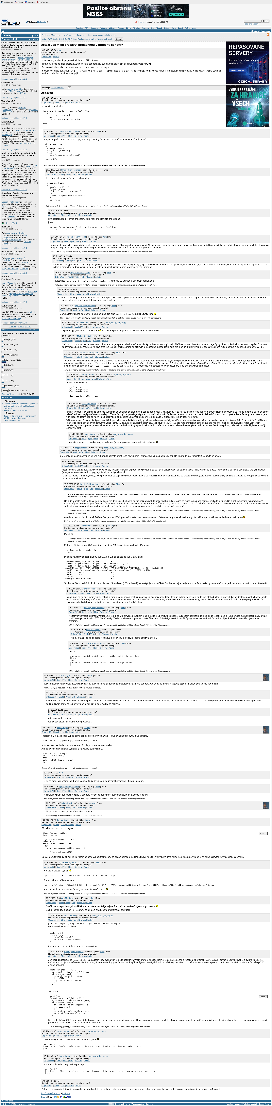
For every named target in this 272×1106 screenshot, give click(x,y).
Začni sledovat (57, 88)
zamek (90, 675)
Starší (28, 326)
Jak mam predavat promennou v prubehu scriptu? (97, 35)
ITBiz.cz (20, 2)
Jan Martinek (85, 526)
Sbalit (56, 102)
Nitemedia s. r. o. (124, 1104)
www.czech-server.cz (26, 1104)
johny (110, 526)
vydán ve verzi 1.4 (19, 289)
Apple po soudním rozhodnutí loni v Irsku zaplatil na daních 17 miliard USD (18, 155)
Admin (56, 57)
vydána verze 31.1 (14, 89)
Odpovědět (46, 57)
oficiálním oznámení (11, 319)
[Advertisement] (74, 79)
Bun (3, 283)
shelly (110, 39)
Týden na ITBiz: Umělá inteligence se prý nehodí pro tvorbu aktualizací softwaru (21, 406)
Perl (74, 39)
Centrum (12, 326)
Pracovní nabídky (10, 39)
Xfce (6, 380)
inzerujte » (33, 39)
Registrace (265, 31)
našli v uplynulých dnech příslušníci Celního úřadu (17, 59)
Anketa (5, 330)
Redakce (229, 1104)
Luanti (4, 145)
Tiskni (44, 1097)
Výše (65, 136)
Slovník (159, 28)
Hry (152, 28)
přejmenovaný (26, 143)
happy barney (83, 322)
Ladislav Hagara (8, 79)
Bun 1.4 (5, 276)
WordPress (25, 262)
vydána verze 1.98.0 (15, 233)
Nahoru (66, 1093)
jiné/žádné (8, 386)
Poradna (79, 28)
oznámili (31, 312)
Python (100, 39)
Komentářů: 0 (21, 118)
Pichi (97, 131)
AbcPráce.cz (43, 2)
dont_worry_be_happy (116, 322)
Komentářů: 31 (8, 394)
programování (90, 39)
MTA (70, 39)
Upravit (119, 39)
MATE (7, 370)
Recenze (11, 217)
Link (63, 102)
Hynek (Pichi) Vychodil (69, 131)
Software (103, 28)
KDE (65, 39)
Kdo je (166, 28)
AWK (50, 39)
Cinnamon (8, 344)
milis (59, 50)
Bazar (174, 28)
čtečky (5, 206)
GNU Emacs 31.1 (9, 82)
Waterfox (22, 108)
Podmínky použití (249, 1104)
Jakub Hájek (64, 675)
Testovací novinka (12, 420)
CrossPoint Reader (10, 202)
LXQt (6, 365)
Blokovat (70, 102)
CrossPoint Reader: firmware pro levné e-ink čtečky (17, 194)
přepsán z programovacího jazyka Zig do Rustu (17, 295)
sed (105, 39)
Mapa (194, 28)
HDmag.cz (31, 2)
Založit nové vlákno (50, 1093)
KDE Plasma (9, 360)
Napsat (21, 326)
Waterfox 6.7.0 (8, 101)
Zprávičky (6, 35)
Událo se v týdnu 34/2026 (15, 410)
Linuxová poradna (68, 35)
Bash (55, 39)
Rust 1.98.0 (6, 227)
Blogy (128, 28)
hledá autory (42, 22)
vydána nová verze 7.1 (16, 258)
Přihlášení (254, 31)
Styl (3, 31)
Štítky (44, 39)
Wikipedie (7, 110)
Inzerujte (141, 22)
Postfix (80, 39)
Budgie (7, 339)
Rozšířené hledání (251, 24)
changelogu (7, 135)
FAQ (86, 28)
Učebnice (120, 28)
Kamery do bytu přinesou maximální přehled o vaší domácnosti (20, 417)
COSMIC (8, 350)
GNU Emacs (14, 91)
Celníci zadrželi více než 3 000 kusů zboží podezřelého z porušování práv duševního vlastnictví (19, 44)
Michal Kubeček (84, 336)
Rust (25, 235)
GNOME (8, 355)
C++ (60, 39)
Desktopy (145, 28)
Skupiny (136, 28)
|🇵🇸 (2, 223)
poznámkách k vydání (11, 240)
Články (112, 28)
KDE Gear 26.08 (8, 306)
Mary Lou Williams (10, 269)
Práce (187, 28)
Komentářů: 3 (21, 79)
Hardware (94, 28)
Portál (180, 28)
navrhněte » (32, 330)
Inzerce (238, 1104)
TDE (6, 375)
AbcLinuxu (10, 401)
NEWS (22, 93)
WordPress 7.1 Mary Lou (13, 252)
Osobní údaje (263, 1104)
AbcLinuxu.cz (8, 2)
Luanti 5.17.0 (7, 122)
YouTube (6, 260)
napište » (34, 35)
